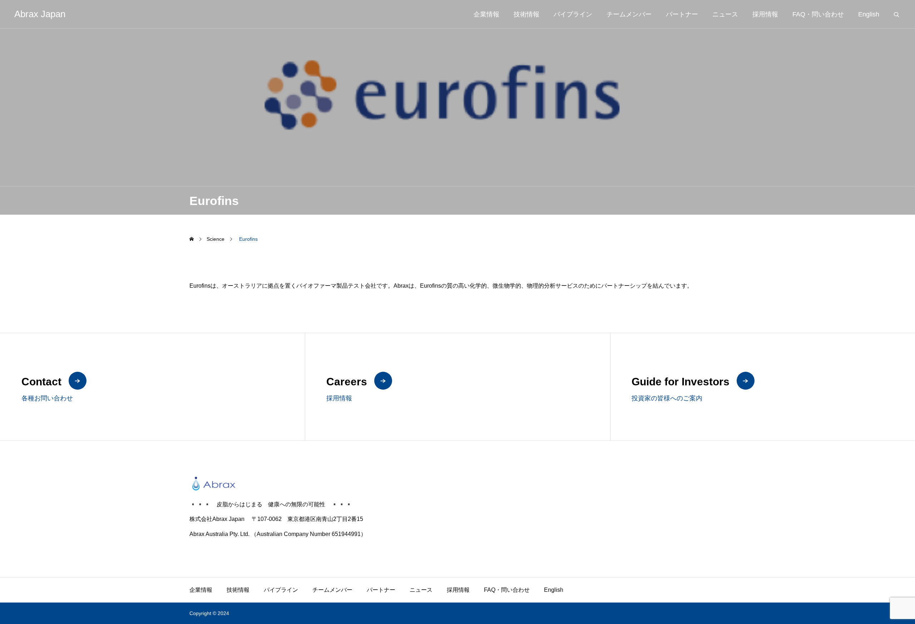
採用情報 (765, 14)
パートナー (682, 14)
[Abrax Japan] (457, 484)
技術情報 (526, 14)
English (868, 14)
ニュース (725, 14)
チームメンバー (629, 14)
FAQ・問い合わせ (818, 14)
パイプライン (573, 14)
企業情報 (486, 14)
